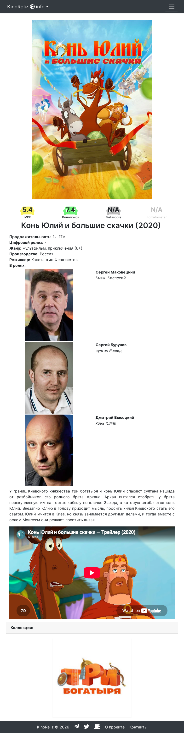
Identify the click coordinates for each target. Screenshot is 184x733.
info (40, 7)
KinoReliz (18, 7)
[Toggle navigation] (171, 6)
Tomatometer (157, 217)
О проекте (115, 727)
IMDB (27, 217)
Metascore (113, 217)
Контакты (138, 727)
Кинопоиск (70, 217)
